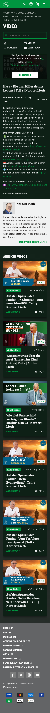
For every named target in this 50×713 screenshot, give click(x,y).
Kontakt (8, 632)
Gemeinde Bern (11, 645)
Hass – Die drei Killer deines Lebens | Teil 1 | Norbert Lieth (23, 18)
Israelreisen (10, 658)
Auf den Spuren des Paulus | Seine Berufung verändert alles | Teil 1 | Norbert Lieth (23, 600)
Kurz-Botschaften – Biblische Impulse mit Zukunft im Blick (13, 290)
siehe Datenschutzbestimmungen (24, 63)
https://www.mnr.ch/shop (16, 159)
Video (21, 13)
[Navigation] (44, 4)
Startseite (9, 13)
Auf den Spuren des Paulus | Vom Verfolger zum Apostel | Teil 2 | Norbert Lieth (22, 540)
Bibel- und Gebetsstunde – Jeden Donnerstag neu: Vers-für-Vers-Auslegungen (13, 410)
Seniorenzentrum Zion (16, 662)
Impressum (9, 636)
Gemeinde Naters (13, 649)
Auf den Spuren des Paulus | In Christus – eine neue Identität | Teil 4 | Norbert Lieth (24, 301)
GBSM (6, 654)
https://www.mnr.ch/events (22, 166)
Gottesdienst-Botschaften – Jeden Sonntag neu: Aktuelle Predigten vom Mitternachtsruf (13, 350)
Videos (30, 13)
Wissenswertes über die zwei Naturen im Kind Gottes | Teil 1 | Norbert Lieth (23, 361)
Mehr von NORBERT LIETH (32, 242)
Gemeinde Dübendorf (15, 641)
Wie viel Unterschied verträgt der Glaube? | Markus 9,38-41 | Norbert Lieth (24, 420)
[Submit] (6, 35)
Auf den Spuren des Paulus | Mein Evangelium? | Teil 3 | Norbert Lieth (21, 480)
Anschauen (12, 311)
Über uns (8, 628)
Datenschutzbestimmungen (19, 667)
